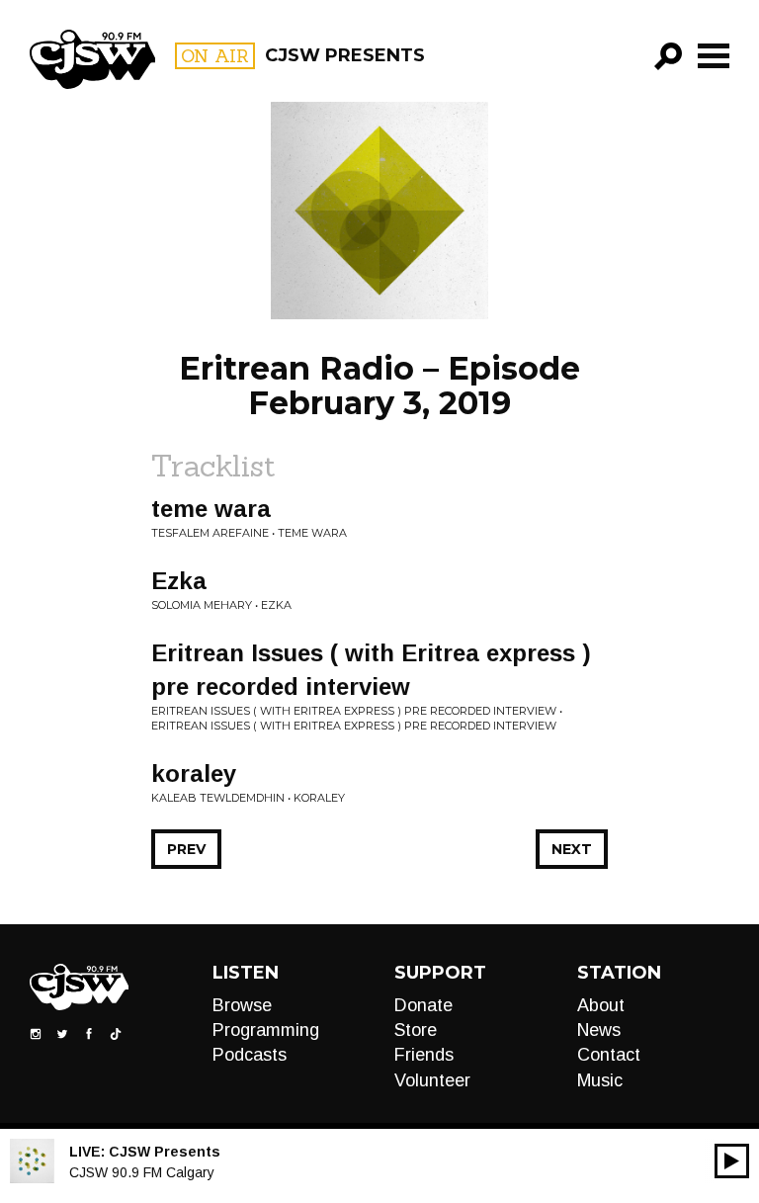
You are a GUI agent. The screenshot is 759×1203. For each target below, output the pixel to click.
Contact (608, 1055)
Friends (424, 1055)
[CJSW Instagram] (36, 1032)
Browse (242, 1005)
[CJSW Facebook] (89, 1032)
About (601, 1005)
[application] (732, 1161)
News (599, 1030)
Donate (423, 1005)
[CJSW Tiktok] (116, 1032)
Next (571, 849)
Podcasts (249, 1055)
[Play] (732, 1161)
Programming (265, 1030)
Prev (186, 849)
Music (600, 1080)
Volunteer (432, 1080)
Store (415, 1030)
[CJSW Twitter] (62, 1032)
